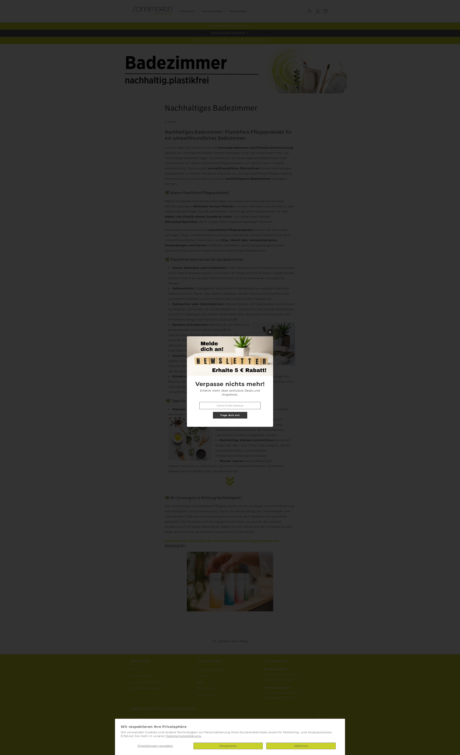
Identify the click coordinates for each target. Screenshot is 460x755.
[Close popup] (270, 332)
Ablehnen (301, 746)
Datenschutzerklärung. (183, 736)
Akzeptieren (228, 746)
